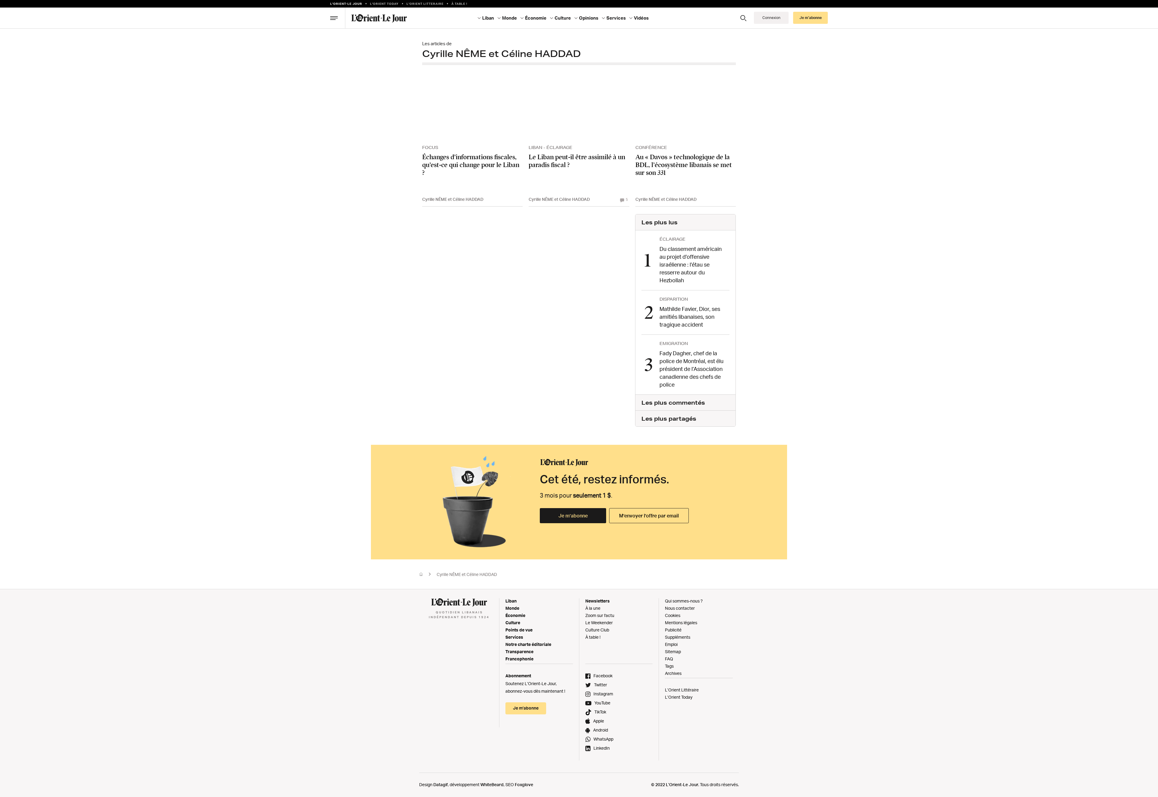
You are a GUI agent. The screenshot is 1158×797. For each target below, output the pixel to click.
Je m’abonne (573, 516)
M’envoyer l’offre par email (649, 516)
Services (514, 637)
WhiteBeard (492, 784)
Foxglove (524, 784)
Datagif (440, 784)
